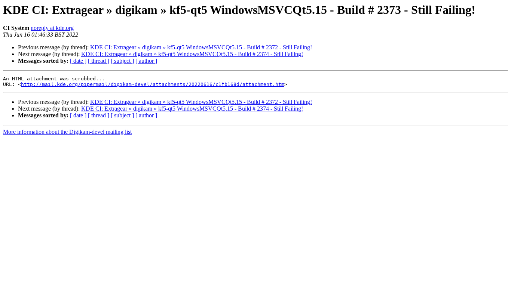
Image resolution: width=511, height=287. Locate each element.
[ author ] (146, 61)
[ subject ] (122, 61)
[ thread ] (98, 61)
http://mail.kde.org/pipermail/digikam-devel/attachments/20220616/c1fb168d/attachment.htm (152, 84)
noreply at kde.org (52, 28)
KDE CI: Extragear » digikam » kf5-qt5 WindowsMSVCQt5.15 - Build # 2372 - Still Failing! (201, 47)
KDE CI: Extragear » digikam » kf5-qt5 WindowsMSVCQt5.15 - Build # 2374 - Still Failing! (192, 54)
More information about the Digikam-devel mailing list (67, 132)
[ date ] (78, 61)
